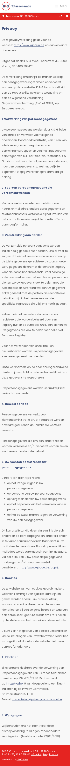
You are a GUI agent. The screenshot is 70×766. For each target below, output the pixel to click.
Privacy (53, 754)
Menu (64, 6)
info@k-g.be (14, 683)
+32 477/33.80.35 (15, 754)
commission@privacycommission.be (37, 699)
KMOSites (22, 759)
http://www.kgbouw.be (29, 45)
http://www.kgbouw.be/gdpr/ (38, 567)
